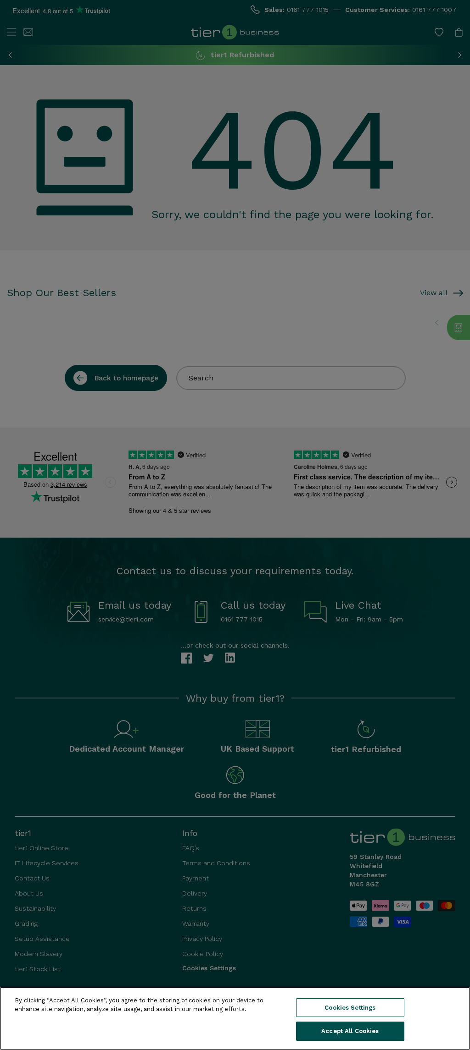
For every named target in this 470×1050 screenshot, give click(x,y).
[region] (235, 1018)
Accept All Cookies (350, 1031)
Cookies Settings (350, 1007)
